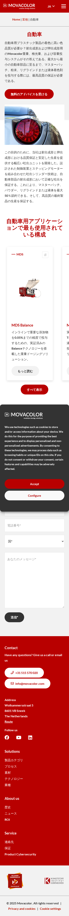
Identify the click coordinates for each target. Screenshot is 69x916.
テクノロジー (14, 778)
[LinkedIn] (30, 737)
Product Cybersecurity (20, 854)
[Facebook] (7, 737)
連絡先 (9, 842)
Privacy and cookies (21, 908)
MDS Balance (22, 325)
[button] (51, 6)
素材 (8, 772)
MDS (19, 254)
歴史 (8, 807)
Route (9, 721)
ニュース (11, 813)
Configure (34, 495)
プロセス (11, 766)
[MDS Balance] (30, 288)
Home (16, 19)
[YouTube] (18, 737)
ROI (7, 819)
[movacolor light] (19, 6)
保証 (8, 848)
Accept (34, 483)
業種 (25, 19)
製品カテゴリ (14, 760)
